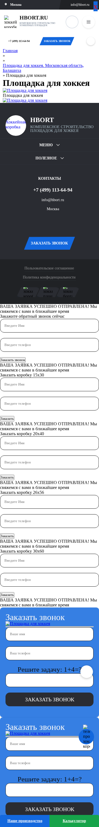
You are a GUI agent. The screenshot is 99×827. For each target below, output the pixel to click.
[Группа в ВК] (41, 221)
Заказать (7, 419)
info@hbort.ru (80, 5)
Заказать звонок (13, 360)
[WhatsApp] (91, 41)
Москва (53, 209)
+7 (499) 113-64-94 (19, 41)
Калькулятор (74, 821)
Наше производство (24, 821)
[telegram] (57, 221)
